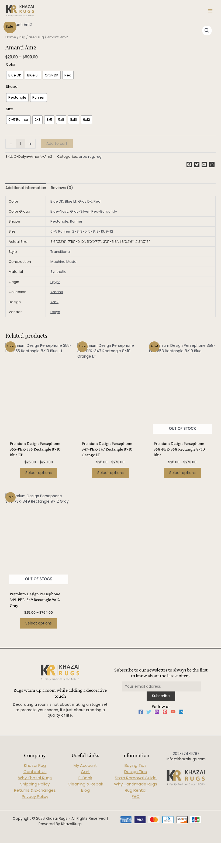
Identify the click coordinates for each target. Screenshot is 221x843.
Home (10, 37)
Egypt (55, 282)
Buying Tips (136, 765)
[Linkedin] (181, 711)
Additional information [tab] (25, 187)
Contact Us (35, 771)
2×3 (75, 231)
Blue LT (71, 201)
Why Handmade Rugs (135, 784)
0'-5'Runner (60, 231)
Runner (76, 221)
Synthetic (58, 271)
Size (9, 109)
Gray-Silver (80, 211)
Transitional (60, 251)
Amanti (56, 292)
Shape (12, 86)
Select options (38, 472)
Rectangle (59, 221)
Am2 (54, 302)
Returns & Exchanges (35, 790)
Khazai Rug (35, 765)
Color (11, 64)
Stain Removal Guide (136, 778)
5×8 (91, 231)
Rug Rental (135, 790)
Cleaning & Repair (85, 784)
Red (97, 201)
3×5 (83, 231)
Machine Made (63, 261)
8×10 (100, 231)
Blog (85, 790)
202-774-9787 (186, 753)
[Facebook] (140, 711)
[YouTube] (173, 711)
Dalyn (55, 312)
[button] (207, 30)
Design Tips (135, 771)
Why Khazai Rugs (35, 778)
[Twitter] (148, 711)
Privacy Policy (35, 796)
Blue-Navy (59, 211)
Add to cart (56, 143)
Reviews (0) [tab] (62, 187)
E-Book (85, 778)
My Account (85, 765)
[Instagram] (156, 711)
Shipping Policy (35, 784)
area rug (36, 37)
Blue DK (56, 201)
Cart (85, 771)
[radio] (14, 75)
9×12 (109, 231)
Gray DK (85, 201)
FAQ (136, 796)
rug (22, 37)
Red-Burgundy (104, 211)
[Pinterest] (165, 711)
